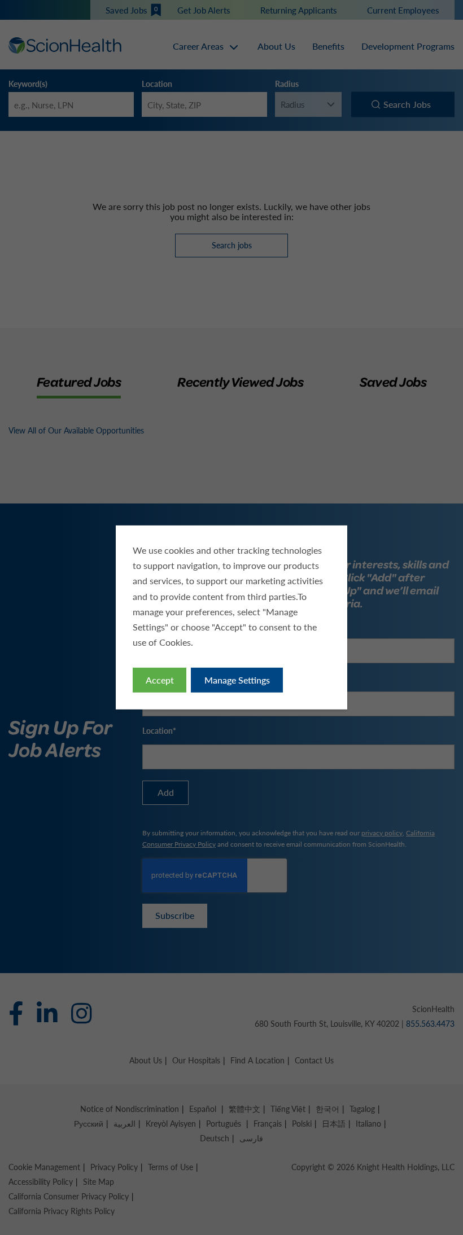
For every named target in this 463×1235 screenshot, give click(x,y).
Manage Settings (237, 679)
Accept (160, 679)
